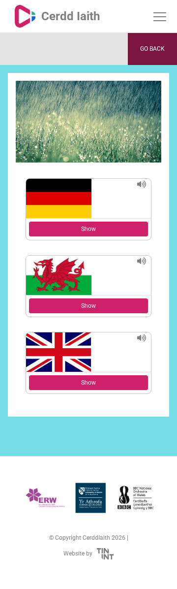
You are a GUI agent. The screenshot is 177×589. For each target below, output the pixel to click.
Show (88, 229)
